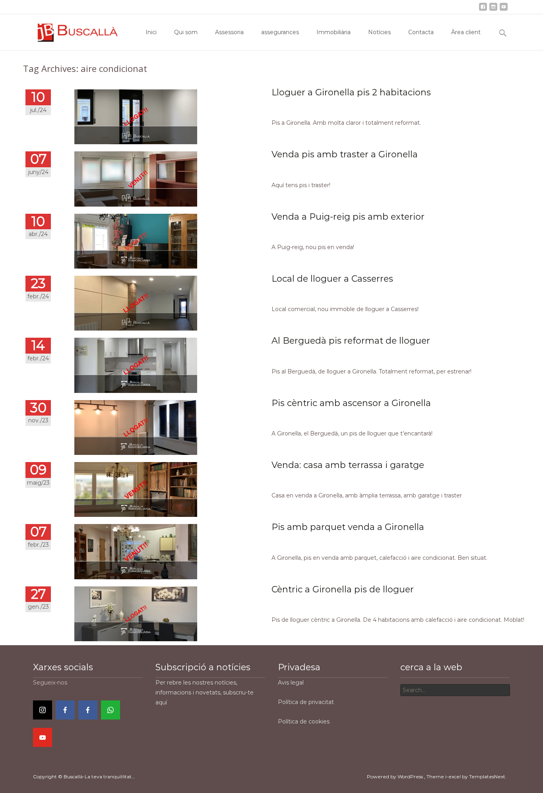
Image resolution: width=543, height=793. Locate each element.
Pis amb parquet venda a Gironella (348, 527)
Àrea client (460, 7)
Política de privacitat (306, 702)
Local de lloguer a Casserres (332, 278)
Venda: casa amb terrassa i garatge (348, 465)
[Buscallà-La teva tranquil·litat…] (71, 30)
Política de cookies (304, 721)
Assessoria (291, 7)
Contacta (429, 7)
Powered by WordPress (395, 776)
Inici (239, 7)
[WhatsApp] (110, 710)
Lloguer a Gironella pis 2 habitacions (351, 92)
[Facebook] (65, 710)
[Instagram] (42, 710)
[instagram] (493, 9)
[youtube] (504, 9)
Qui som (261, 7)
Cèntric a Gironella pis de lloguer (343, 589)
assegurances (327, 7)
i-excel (453, 776)
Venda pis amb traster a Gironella (345, 154)
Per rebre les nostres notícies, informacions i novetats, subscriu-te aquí (204, 692)
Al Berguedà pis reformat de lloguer (351, 340)
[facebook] (483, 9)
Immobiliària (367, 7)
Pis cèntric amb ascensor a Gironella (351, 403)
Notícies (400, 7)
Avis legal (291, 682)
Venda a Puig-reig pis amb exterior (348, 216)
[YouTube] (42, 737)
